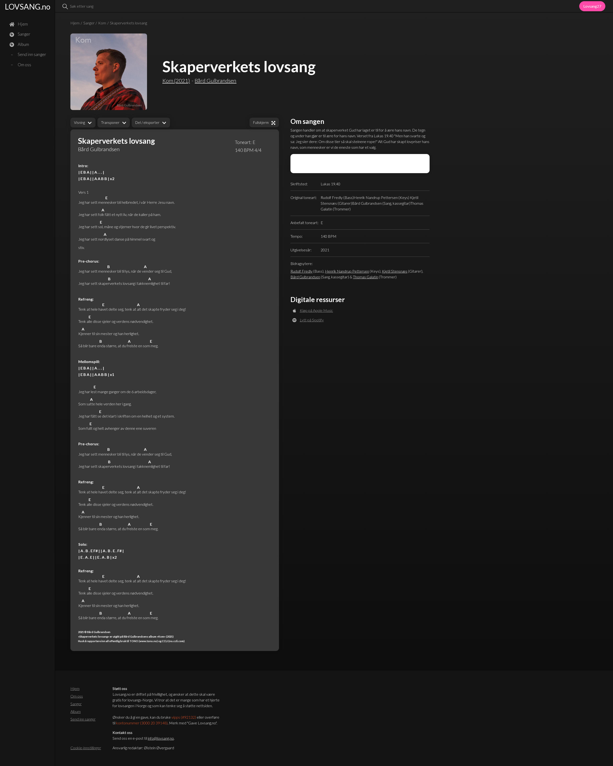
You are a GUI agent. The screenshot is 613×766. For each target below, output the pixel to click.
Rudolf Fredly (301, 271)
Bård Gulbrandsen (305, 277)
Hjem (74, 23)
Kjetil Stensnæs (394, 271)
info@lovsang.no (161, 738)
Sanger (89, 23)
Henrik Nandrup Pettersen (347, 271)
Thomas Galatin (365, 277)
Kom (102, 23)
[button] (83, 122)
